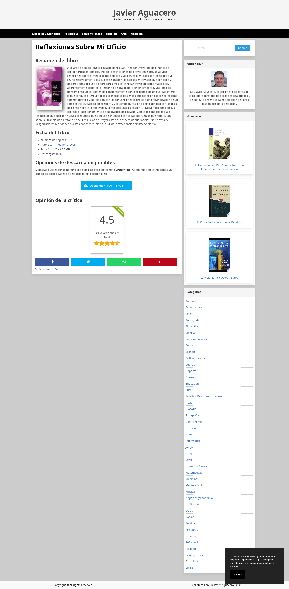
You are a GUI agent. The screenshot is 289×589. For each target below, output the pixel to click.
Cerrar (237, 574)
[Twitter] (88, 261)
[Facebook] (52, 261)
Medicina (137, 34)
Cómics (190, 345)
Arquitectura (194, 307)
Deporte (191, 371)
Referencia (192, 542)
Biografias (192, 326)
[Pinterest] (160, 261)
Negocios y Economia (46, 34)
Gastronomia (194, 422)
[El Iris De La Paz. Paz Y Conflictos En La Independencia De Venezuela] (219, 144)
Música (190, 491)
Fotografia (192, 415)
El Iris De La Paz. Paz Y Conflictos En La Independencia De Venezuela (219, 167)
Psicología (71, 34)
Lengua (190, 453)
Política (190, 523)
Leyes (189, 460)
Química (191, 536)
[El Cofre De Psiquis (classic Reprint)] (219, 200)
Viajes (189, 568)
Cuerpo (190, 364)
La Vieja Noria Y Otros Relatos (219, 277)
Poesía (190, 517)
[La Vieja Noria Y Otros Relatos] (219, 255)
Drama (190, 377)
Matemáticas (194, 472)
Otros (189, 510)
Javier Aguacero (144, 12)
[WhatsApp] (124, 261)
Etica (189, 390)
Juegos (190, 447)
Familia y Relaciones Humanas (205, 396)
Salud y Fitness (92, 34)
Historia (191, 428)
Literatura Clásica (197, 466)
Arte (124, 34)
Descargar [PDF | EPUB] (107, 186)
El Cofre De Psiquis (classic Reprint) (219, 222)
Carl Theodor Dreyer (62, 144)
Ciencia (190, 333)
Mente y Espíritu (196, 485)
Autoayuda (192, 320)
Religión (111, 34)
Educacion (192, 383)
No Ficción (192, 504)
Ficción (190, 402)
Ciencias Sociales (196, 339)
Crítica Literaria (195, 358)
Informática (193, 441)
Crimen (190, 352)
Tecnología (192, 561)
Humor (190, 434)
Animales (191, 301)
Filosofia (191, 409)
